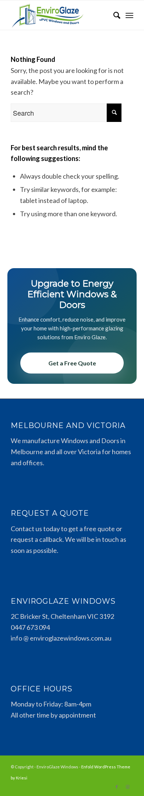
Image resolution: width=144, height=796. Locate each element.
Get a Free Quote (72, 363)
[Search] (113, 15)
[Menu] (129, 15)
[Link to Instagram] (127, 786)
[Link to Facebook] (116, 786)
